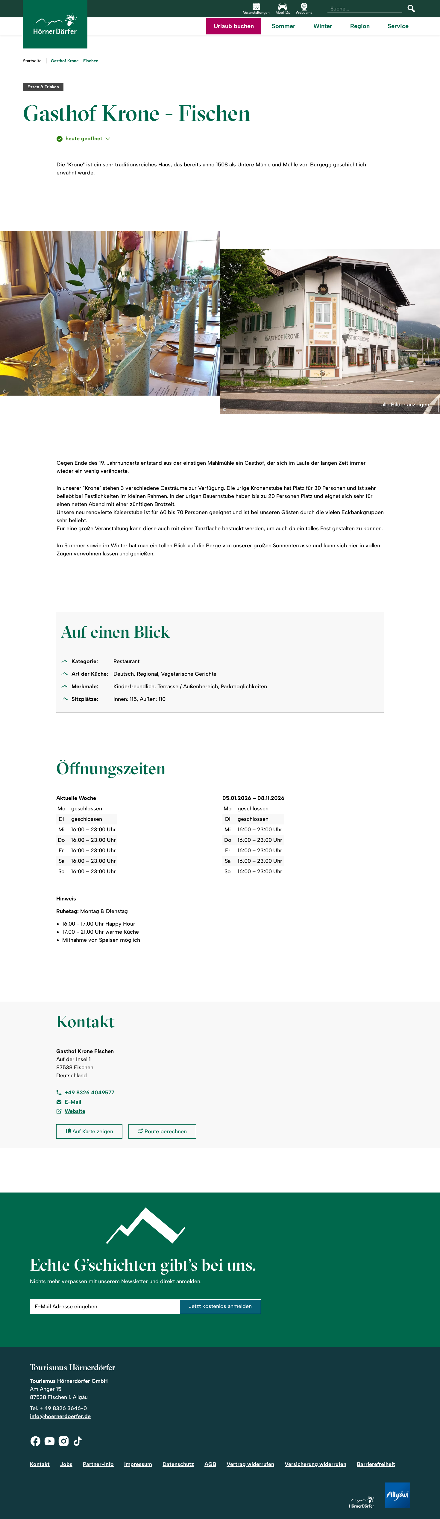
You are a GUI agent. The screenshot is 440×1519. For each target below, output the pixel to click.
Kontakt (40, 1464)
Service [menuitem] (398, 26)
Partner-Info (98, 1464)
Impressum (138, 1464)
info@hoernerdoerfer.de (60, 1416)
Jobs (66, 1464)
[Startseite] (361, 1502)
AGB (210, 1464)
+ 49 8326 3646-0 (63, 1408)
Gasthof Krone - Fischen (74, 61)
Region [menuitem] (360, 26)
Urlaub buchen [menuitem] (234, 26)
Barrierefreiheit (376, 1464)
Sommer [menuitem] (283, 26)
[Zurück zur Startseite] (55, 24)
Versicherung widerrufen (315, 1464)
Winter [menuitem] (322, 26)
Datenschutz (178, 1464)
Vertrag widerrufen (250, 1464)
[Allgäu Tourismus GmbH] (397, 1495)
